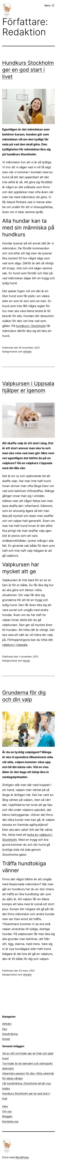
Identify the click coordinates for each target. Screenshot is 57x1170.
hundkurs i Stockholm (31, 326)
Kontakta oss (10, 1121)
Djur (4, 1028)
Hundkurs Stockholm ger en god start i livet (28, 70)
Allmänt (27, 351)
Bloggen (7, 1116)
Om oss (7, 1111)
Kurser (26, 660)
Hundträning (10, 1033)
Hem (5, 1106)
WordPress (22, 1157)
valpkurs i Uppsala (14, 645)
